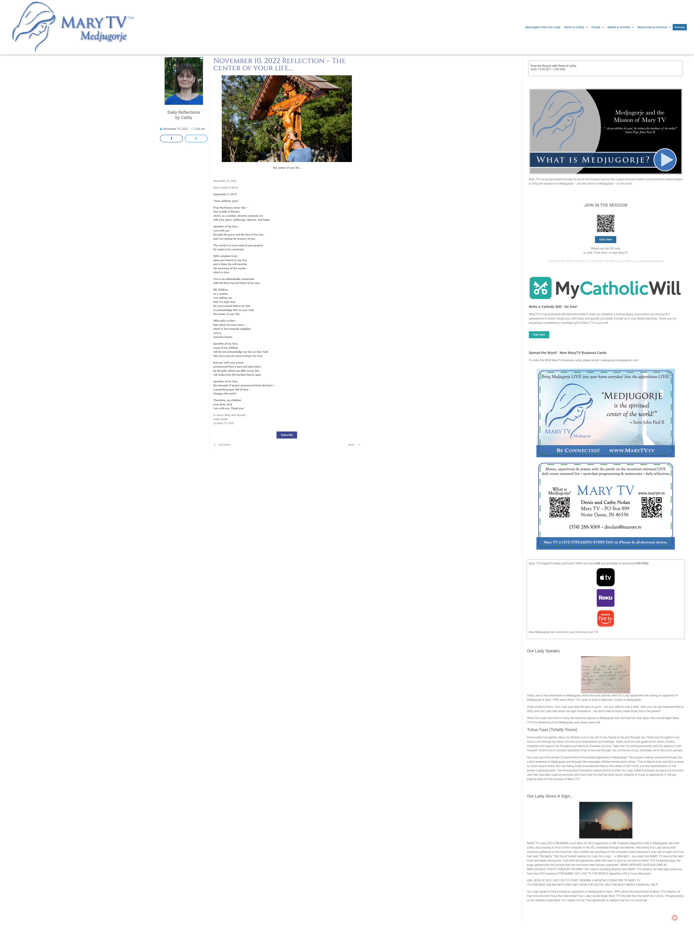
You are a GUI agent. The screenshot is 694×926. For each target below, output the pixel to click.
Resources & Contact (652, 27)
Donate (679, 27)
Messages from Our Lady (543, 27)
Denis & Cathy (574, 27)
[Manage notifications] (675, 918)
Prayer (596, 27)
